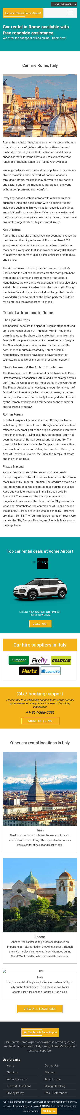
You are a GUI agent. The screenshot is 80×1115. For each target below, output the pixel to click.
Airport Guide (52, 1079)
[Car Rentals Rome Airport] (23, 13)
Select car (40, 624)
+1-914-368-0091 (40, 712)
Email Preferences (56, 1093)
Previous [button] (5, 594)
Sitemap (49, 1072)
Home (10, 1065)
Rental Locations (17, 1079)
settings (45, 1105)
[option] (40, 594)
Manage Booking (54, 1086)
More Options (40, 721)
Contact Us (51, 1065)
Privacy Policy (15, 1093)
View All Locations (40, 1009)
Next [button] (74, 594)
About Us (12, 1072)
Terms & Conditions (19, 1086)
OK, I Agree (49, 1111)
